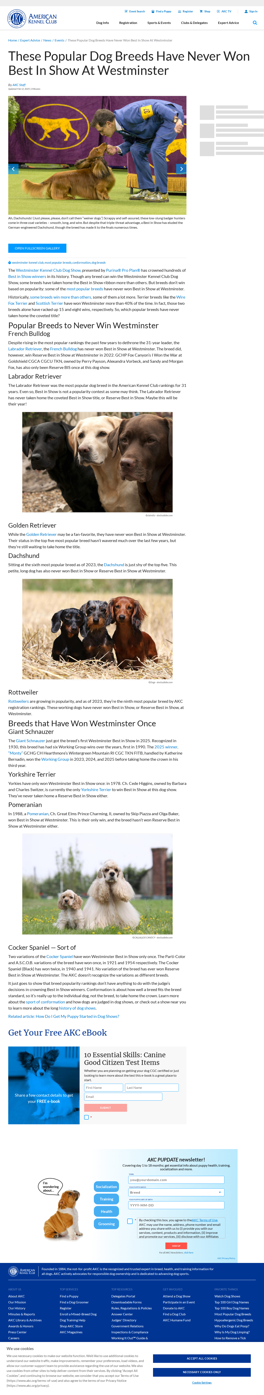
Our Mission (17, 1302)
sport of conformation (45, 1001)
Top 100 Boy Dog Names (231, 1308)
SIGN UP (176, 1246)
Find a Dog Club (174, 1314)
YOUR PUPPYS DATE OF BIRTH (141, 1199)
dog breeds (99, 262)
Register (188, 11)
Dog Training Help (72, 1320)
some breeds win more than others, (61, 296)
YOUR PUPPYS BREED (137, 1187)
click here (188, 1252)
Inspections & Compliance (129, 1332)
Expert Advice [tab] (228, 23)
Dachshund (114, 564)
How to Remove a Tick (230, 1338)
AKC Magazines (71, 1332)
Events (59, 40)
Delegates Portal (123, 1296)
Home (12, 40)
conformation (81, 262)
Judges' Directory (123, 1320)
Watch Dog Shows (227, 1296)
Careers (13, 1338)
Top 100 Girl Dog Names (231, 1302)
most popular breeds (58, 262)
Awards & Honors (20, 1326)
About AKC (16, 1296)
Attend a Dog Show (176, 1296)
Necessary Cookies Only (202, 1372)
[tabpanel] (97, 164)
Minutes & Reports (21, 1314)
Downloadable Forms (126, 1302)
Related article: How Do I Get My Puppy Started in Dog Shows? (63, 1016)
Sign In (253, 11)
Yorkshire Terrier (96, 789)
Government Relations (127, 1326)
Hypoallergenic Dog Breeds (233, 1320)
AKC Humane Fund (177, 1320)
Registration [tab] (128, 23)
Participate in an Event (179, 1302)
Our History (16, 1308)
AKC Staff (19, 85)
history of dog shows (77, 1007)
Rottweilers (18, 701)
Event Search (137, 11)
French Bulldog (63, 348)
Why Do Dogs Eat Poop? (231, 1326)
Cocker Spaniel (59, 956)
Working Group (55, 759)
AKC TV (226, 11)
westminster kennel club (28, 262)
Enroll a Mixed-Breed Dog (78, 1314)
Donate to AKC (174, 1308)
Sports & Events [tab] (159, 23)
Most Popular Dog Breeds (232, 1314)
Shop (207, 11)
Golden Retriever (41, 534)
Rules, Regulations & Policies (131, 1308)
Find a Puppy (163, 11)
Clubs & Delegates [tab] (194, 23)
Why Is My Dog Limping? (232, 1332)
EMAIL (131, 1174)
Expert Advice (30, 40)
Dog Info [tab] (102, 23)
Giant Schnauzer (30, 740)
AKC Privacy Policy (226, 1258)
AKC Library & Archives (25, 1320)
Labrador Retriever (25, 348)
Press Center (17, 1332)
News (47, 40)
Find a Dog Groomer (74, 1302)
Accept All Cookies (202, 1358)
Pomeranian (37, 813)
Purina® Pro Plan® (123, 270)
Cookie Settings (202, 1382)
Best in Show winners (27, 276)
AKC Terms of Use (204, 1220)
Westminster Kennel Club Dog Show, (48, 270)
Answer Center (122, 1314)
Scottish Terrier (49, 303)
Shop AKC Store (71, 1326)
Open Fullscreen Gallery (37, 248)
